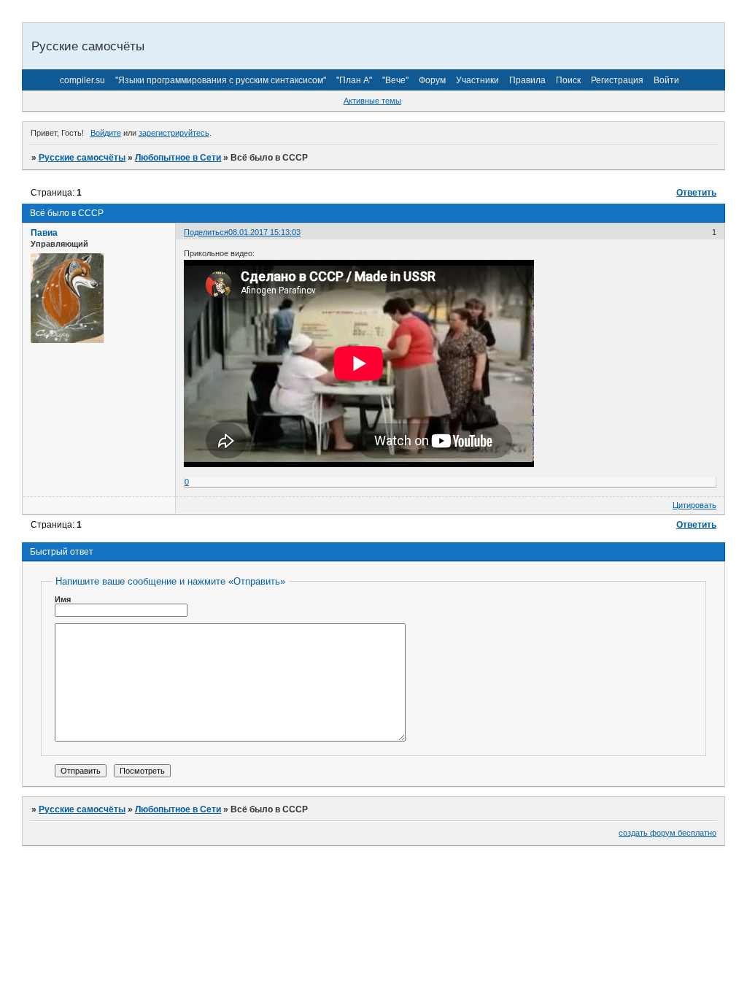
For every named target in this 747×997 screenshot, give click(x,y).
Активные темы (372, 100)
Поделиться (206, 232)
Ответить (696, 193)
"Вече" (395, 80)
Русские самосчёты (82, 158)
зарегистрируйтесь (174, 132)
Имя (63, 599)
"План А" (354, 80)
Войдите (105, 132)
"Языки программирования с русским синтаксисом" (220, 80)
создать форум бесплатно (667, 832)
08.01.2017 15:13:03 (264, 232)
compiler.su (82, 80)
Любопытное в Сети (178, 158)
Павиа (44, 233)
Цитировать (694, 505)
